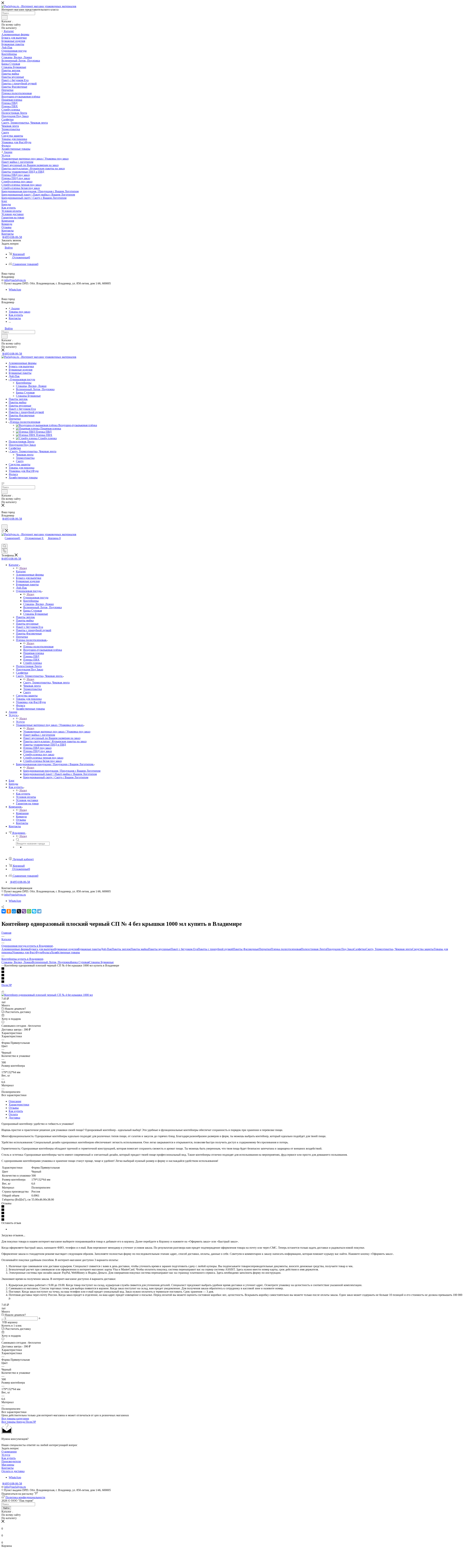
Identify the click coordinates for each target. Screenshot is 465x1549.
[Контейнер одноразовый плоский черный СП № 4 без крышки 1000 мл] (47, 994)
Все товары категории (15, 1418)
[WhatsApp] (29, 911)
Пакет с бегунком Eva (184, 949)
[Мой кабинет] (3, 522)
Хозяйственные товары (65, 952)
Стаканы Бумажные (101, 962)
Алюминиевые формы (15, 949)
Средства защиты (423, 949)
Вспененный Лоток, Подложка (51, 962)
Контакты (7, 1467)
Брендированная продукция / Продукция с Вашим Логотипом (61, 770)
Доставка (14, 1117)
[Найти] (4, 17)
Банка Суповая (79, 962)
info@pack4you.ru (15, 280)
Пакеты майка (139, 949)
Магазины (7, 1464)
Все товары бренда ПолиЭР (18, 1421)
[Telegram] (39, 911)
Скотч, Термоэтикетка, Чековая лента (46, 682)
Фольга (46, 952)
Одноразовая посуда (35, 597)
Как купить (23, 793)
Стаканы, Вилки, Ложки (16, 962)
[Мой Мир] (14, 911)
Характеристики (19, 1104)
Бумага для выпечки (41, 949)
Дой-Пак (106, 949)
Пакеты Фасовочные (246, 949)
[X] (19, 911)
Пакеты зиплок (121, 949)
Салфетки (360, 949)
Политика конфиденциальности (25, 1497)
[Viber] (24, 911)
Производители (11, 1461)
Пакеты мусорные (159, 949)
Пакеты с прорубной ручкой (215, 949)
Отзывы (14, 1107)
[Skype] (34, 911)
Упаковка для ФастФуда (27, 952)
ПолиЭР (6, 985)
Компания (22, 813)
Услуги (20, 721)
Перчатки (265, 949)
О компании (9, 1451)
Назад (23, 568)
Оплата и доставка (13, 1471)
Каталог (21, 571)
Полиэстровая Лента (314, 949)
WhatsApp (15, 289)
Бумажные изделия (66, 949)
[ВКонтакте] (3, 911)
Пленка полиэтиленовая (38, 646)
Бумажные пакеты (89, 949)
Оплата (13, 1114)
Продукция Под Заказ (340, 949)
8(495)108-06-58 (12, 237)
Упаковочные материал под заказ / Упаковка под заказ (56, 731)
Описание (15, 1101)
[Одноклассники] (9, 911)
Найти (6, 1508)
